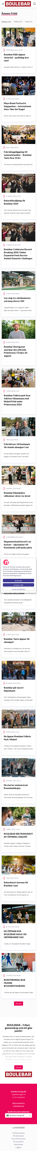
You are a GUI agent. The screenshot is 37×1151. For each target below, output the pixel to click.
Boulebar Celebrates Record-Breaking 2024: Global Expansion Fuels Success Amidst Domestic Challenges (18, 254)
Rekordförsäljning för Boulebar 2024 (14, 202)
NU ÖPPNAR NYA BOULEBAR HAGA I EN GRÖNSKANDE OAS (15, 934)
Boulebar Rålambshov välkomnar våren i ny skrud (17, 494)
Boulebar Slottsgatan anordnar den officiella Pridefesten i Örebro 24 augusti (15, 351)
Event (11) (28, 22)
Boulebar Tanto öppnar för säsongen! (17, 640)
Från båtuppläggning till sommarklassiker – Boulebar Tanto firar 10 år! (18, 155)
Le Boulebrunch (18, 1106)
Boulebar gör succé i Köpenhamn (14, 689)
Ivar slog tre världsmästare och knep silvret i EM (17, 299)
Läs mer (18, 1067)
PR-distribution (18, 1136)
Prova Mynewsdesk (18, 1139)
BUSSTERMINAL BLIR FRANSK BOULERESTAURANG (14, 983)
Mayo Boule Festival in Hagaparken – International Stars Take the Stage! (17, 106)
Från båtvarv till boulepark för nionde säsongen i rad (17, 445)
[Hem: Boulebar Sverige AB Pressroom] (18, 4)
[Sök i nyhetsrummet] (34, 3)
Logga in (18, 1147)
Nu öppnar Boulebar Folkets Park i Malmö (17, 738)
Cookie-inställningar (18, 589)
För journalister (18, 1142)
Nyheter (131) (6, 22)
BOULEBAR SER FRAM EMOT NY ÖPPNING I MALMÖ (18, 835)
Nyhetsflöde (18, 1144)
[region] (18, 575)
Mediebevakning (18, 1133)
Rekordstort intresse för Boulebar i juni (16, 884)
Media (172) (18, 22)
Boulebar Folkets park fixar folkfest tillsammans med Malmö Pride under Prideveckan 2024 (17, 400)
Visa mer (19, 1004)
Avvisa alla (18, 580)
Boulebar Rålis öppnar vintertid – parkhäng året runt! (16, 57)
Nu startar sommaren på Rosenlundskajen (16, 786)
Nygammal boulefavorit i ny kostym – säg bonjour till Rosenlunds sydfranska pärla (18, 544)
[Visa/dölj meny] (3, 3)
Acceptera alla (18, 585)
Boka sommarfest (18, 1103)
